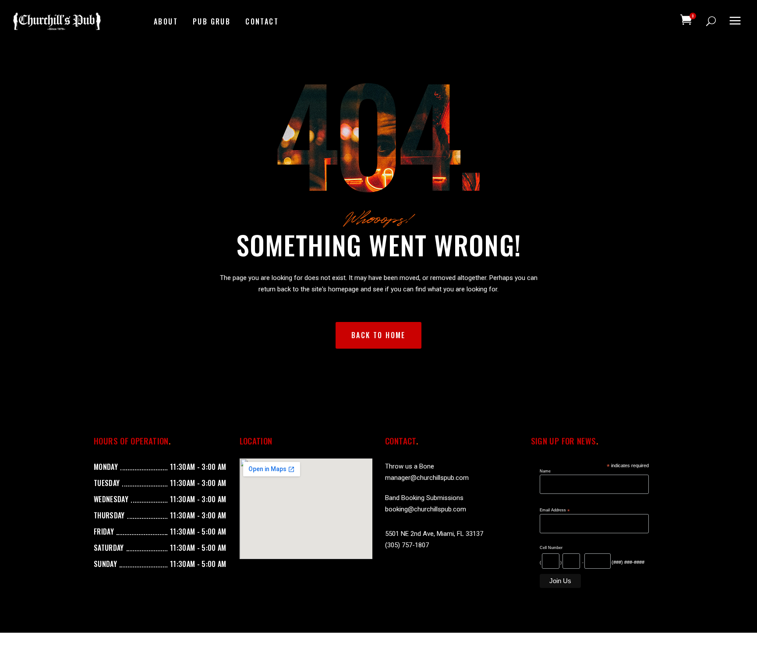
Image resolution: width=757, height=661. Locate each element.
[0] (686, 19)
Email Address (555, 510)
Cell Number (551, 548)
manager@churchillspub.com (427, 478)
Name (545, 471)
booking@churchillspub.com (425, 509)
